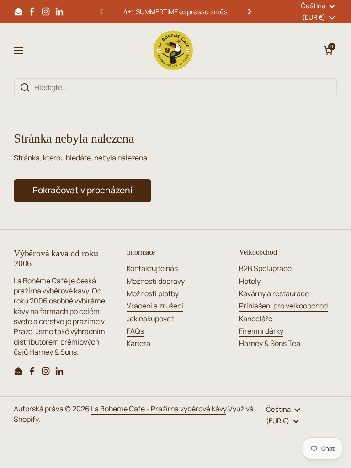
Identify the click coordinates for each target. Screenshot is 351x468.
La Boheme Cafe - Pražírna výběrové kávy (158, 409)
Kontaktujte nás (152, 268)
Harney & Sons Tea (269, 343)
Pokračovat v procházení (82, 190)
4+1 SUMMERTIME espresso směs (175, 11)
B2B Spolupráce (265, 268)
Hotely (250, 281)
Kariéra (138, 343)
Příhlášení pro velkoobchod (283, 306)
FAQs (135, 331)
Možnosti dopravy (156, 281)
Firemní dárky (261, 331)
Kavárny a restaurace (274, 293)
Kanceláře (255, 319)
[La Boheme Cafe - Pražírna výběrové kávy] (173, 50)
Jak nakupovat (150, 319)
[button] (328, 50)
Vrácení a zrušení (155, 306)
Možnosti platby (153, 293)
